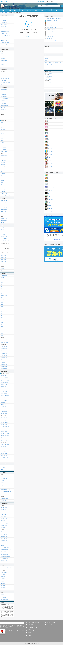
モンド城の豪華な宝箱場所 (5, 547)
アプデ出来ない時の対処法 (5, 42)
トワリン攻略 (3, 574)
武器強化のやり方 (3, 386)
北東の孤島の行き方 (4, 424)
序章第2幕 (2, 279)
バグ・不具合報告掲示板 (4, 599)
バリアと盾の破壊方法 (4, 420)
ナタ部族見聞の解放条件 (4, 98)
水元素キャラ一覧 (3, 255)
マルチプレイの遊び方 (4, 453)
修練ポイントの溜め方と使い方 (5, 435)
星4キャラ (29, 10)
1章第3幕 (2, 286)
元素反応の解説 (3, 402)
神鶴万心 (2, 469)
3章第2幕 (2, 302)
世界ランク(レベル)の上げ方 (5, 380)
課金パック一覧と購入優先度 (5, 395)
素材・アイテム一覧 (4, 507)
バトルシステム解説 (4, 400)
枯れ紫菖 (2, 122)
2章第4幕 (2, 297)
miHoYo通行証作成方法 (4, 457)
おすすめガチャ (35, 10)
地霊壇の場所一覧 (3, 551)
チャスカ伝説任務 (3, 147)
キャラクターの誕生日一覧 (5, 240)
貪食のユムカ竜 (3, 164)
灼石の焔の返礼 (3, 107)
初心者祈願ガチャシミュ (4, 220)
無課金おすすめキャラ (4, 234)
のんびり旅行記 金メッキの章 (5, 82)
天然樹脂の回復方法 (4, 431)
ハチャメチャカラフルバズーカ (5, 78)
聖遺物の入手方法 (3, 500)
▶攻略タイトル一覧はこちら (54, 169)
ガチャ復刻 (48, 10)
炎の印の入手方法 (3, 109)
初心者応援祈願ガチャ (4, 218)
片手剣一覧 (2, 480)
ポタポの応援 (3, 173)
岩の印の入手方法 (3, 516)
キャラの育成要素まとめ (4, 382)
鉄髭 (1, 171)
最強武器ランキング (4, 26)
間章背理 (2, 335)
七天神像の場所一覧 (4, 393)
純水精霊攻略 (3, 578)
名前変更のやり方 (3, 446)
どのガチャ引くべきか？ (4, 200)
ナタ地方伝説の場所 (4, 100)
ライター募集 (30, 637)
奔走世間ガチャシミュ (4, 222)
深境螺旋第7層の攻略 (4, 359)
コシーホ (2, 184)
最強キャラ (16, 10)
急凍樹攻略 (2, 581)
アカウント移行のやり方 (4, 455)
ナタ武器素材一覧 (3, 103)
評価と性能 (2, 53)
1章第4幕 (2, 288)
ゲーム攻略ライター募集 (51, 622)
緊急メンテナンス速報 (4, 40)
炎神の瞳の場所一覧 (4, 540)
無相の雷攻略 (3, 585)
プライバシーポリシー (50, 624)
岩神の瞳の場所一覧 (4, 534)
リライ (2, 175)
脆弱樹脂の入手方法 (4, 525)
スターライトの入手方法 (4, 523)
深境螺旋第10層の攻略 (4, 364)
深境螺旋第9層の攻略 (4, 362)
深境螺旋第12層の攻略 (4, 368)
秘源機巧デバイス (3, 160)
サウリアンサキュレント (4, 129)
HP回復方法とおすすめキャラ (5, 389)
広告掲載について (31, 630)
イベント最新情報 (3, 20)
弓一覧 (2, 485)
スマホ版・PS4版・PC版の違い (5, 35)
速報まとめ (2, 46)
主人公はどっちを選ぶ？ (4, 391)
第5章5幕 (2, 144)
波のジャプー (3, 180)
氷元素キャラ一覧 (3, 257)
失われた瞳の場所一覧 (4, 531)
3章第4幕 (2, 306)
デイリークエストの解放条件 (5, 433)
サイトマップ (30, 633)
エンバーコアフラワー (4, 133)
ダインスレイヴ (3, 268)
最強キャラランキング (4, 24)
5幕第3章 (2, 326)
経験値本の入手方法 (4, 440)
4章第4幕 (2, 317)
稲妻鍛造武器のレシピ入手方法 (5, 489)
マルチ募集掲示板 (3, 597)
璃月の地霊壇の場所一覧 (4, 554)
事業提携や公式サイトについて (33, 627)
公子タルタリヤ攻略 (4, 572)
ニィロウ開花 (3, 467)
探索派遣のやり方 (3, 406)
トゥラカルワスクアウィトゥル (5, 195)
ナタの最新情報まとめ (4, 89)
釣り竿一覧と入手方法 (4, 413)
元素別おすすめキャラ (4, 236)
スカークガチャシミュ (4, 207)
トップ (3, 10)
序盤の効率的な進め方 (4, 375)
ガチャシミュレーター (4, 60)
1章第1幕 (2, 282)
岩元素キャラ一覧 (3, 261)
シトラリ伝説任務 (3, 149)
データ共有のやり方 (4, 411)
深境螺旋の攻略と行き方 (4, 346)
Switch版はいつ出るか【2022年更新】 (6, 460)
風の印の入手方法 (3, 514)
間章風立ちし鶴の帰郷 (4, 295)
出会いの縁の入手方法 (4, 518)
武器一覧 (2, 476)
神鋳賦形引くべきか (4, 213)
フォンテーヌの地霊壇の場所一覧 (6, 556)
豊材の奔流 (2, 84)
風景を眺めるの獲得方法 (4, 422)
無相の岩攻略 (3, 587)
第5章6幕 (2, 73)
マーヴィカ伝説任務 (4, 151)
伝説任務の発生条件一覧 (4, 342)
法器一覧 (2, 487)
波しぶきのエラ (3, 127)
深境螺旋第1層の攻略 (4, 348)
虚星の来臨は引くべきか (4, 58)
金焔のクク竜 (3, 162)
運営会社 (29, 635)
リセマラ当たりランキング (5, 29)
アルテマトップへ (28, 36)
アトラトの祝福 (3, 191)
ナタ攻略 (22, 10)
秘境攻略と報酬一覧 (4, 560)
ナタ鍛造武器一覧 (3, 94)
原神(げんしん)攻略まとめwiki (12, 5)
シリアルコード (10, 10)
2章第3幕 (2, 293)
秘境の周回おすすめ (4, 417)
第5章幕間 (2, 142)
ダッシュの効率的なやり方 (5, 426)
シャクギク (2, 131)
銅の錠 (2, 169)
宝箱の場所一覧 (3, 545)
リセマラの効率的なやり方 (5, 31)
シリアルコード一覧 (4, 44)
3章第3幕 (2, 304)
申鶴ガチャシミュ (3, 211)
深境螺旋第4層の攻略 (4, 353)
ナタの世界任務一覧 (4, 96)
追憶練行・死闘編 (3, 80)
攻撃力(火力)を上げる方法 (5, 444)
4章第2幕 (2, 313)
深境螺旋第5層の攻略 (4, 355)
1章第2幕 (2, 284)
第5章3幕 (2, 138)
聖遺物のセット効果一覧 (4, 498)
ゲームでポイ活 (41, 1)
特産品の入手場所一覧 (4, 509)
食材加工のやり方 (3, 437)
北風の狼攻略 (3, 576)
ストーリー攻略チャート (4, 22)
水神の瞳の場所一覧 (4, 538)
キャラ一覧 (55, 10)
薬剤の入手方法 (3, 527)
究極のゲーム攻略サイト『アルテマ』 (34, 622)
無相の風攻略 (3, 583)
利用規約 (29, 629)
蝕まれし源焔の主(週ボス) (5, 155)
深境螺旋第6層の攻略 (4, 357)
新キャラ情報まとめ (4, 238)
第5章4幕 (2, 140)
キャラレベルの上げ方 (4, 384)
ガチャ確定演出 (3, 409)
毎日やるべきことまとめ (4, 377)
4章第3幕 (2, 315)
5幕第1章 (2, 322)
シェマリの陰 (3, 189)
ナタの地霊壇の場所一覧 (4, 105)
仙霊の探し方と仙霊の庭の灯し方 (6, 549)
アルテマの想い (30, 624)
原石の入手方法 (3, 520)
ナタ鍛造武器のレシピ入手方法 (5, 494)
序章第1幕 (2, 277)
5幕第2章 (2, 324)
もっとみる (54, 68)
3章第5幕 (2, 308)
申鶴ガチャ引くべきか (4, 209)
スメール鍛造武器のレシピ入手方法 (6, 491)
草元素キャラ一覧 (3, 264)
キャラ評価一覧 (3, 227)
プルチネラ (2, 270)
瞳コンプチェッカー (4, 33)
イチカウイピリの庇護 (4, 193)
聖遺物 (42, 10)
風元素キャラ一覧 (3, 259)
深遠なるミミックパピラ (4, 158)
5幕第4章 (2, 328)
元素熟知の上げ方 (3, 404)
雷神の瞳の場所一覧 (4, 536)
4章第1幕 (2, 311)
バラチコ (2, 182)
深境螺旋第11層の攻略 (4, 366)
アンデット (2, 186)
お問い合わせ (30, 632)
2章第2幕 (2, 291)
